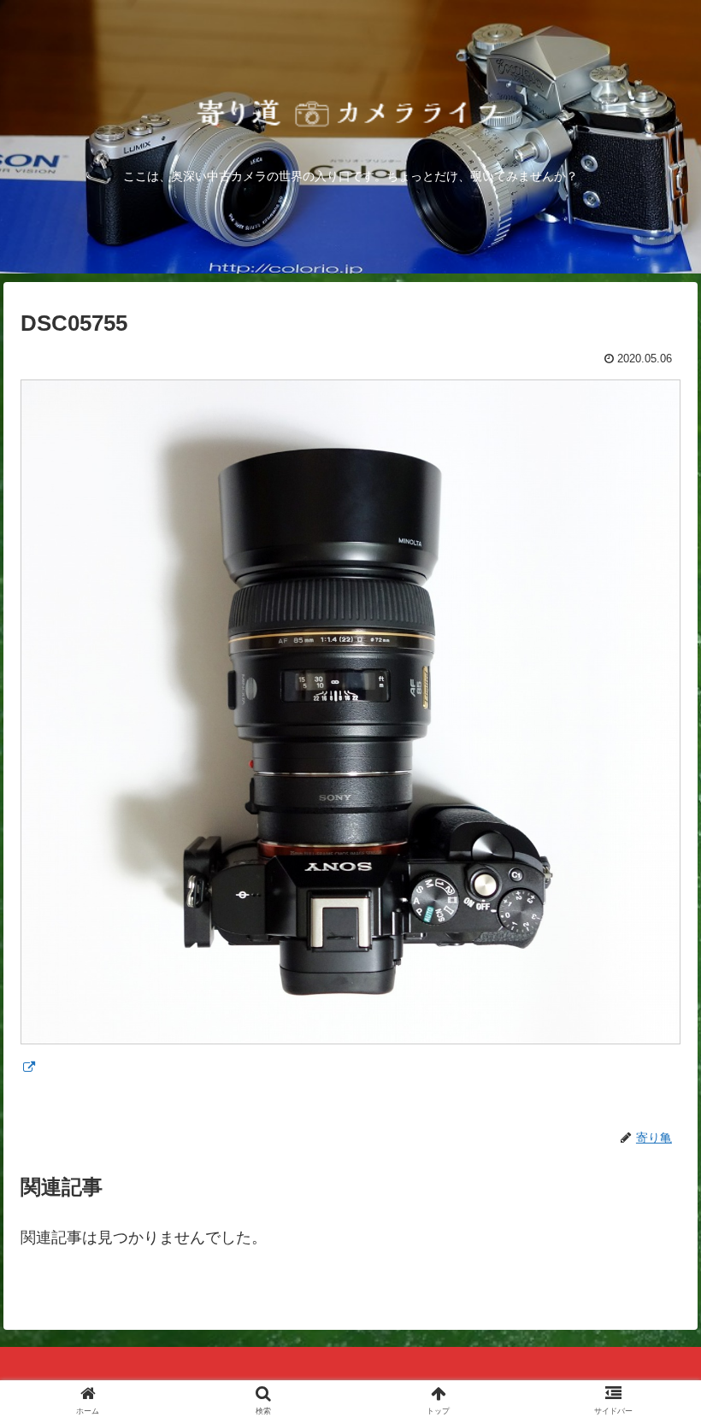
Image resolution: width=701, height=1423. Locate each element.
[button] (648, 1364)
